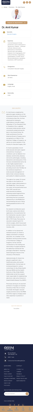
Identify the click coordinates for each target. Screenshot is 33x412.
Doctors (17, 409)
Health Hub (7, 383)
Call (30, 409)
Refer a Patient (8, 380)
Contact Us (19, 369)
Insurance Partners (9, 378)
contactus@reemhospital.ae (16, 360)
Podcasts (7, 385)
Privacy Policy (20, 376)
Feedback (19, 374)
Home (5, 7)
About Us (6, 369)
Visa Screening (10, 410)
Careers (18, 371)
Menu (3, 409)
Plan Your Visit (8, 376)
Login (23, 409)
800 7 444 (11, 357)
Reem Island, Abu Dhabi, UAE (12, 353)
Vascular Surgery (11, 34)
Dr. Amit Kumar (20, 7)
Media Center (8, 374)
